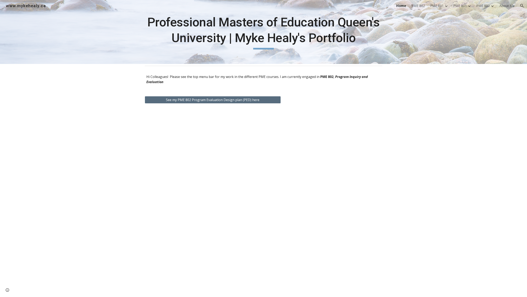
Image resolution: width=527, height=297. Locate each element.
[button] (522, 6)
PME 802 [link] (418, 6)
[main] (263, 32)
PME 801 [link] (460, 6)
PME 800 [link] (483, 6)
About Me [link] (507, 6)
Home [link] (401, 6)
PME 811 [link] (437, 6)
